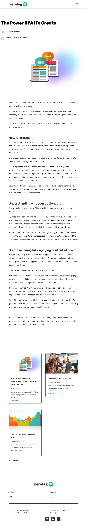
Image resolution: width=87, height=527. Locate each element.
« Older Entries (14, 461)
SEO (18, 389)
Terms (59, 513)
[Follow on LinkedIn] (53, 519)
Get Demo (12, 497)
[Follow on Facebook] (58, 519)
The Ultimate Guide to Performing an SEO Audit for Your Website (24, 381)
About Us (53, 492)
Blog (52, 497)
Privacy (52, 513)
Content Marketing (13, 31)
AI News (13, 389)
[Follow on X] (47, 519)
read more (14, 400)
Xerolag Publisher (20, 38)
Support (11, 492)
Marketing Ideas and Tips (59, 378)
